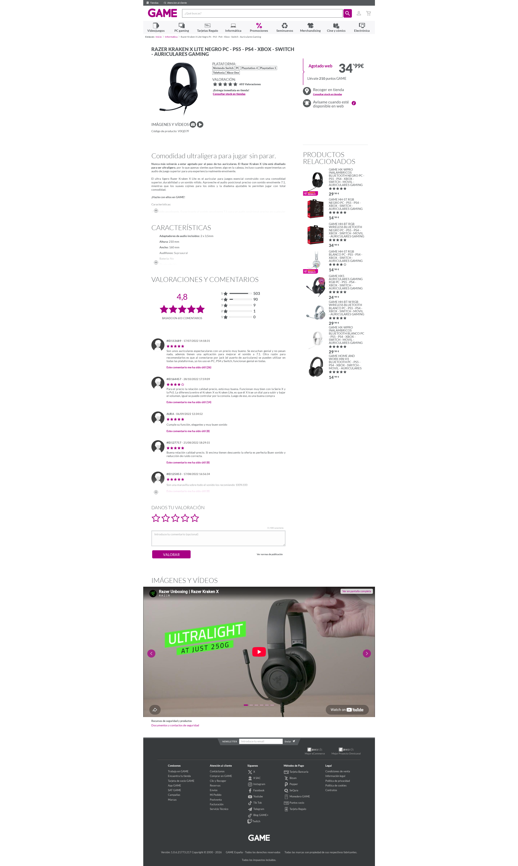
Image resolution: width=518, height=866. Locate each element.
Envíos (214, 790)
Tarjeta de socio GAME (181, 780)
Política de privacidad (337, 780)
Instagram (259, 784)
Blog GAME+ (261, 815)
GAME (162, 13)
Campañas (174, 794)
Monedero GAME (299, 796)
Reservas (215, 785)
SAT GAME (174, 790)
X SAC (257, 778)
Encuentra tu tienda (179, 776)
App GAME (174, 785)
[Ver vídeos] (200, 124)
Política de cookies (336, 785)
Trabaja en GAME (178, 771)
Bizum (293, 778)
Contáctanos (217, 771)
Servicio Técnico (219, 809)
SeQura (293, 790)
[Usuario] (359, 13)
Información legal (335, 776)
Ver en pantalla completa (356, 591)
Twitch (256, 821)
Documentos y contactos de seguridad (175, 725)
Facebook (258, 790)
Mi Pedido (215, 794)
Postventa (216, 799)
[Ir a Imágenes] (193, 124)
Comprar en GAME (221, 776)
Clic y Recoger (218, 780)
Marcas (172, 799)
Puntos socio (296, 802)
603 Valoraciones (250, 84)
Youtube (258, 796)
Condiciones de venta (337, 771)
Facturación (216, 804)
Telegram (258, 809)
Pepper (293, 784)
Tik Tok (257, 802)
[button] (347, 13)
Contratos (331, 790)
